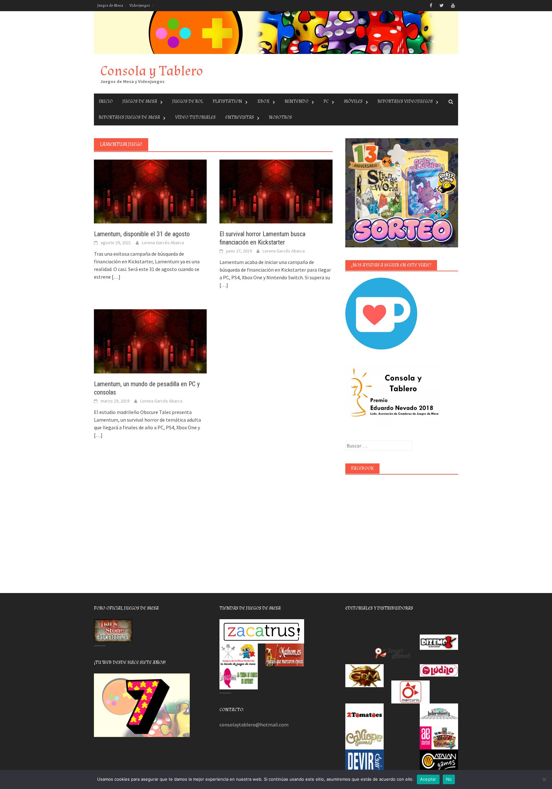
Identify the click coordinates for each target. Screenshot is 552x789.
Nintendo (297, 101)
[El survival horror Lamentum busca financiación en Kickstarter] (275, 191)
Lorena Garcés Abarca (163, 242)
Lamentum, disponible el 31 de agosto (142, 234)
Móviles (353, 101)
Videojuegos (139, 5)
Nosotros (280, 117)
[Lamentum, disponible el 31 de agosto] (150, 191)
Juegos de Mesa (110, 5)
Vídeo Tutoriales (195, 117)
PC (326, 101)
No (449, 779)
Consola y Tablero (151, 71)
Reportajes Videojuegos (405, 101)
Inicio (106, 101)
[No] (544, 779)
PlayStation (227, 101)
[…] (115, 277)
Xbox (263, 101)
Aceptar (428, 779)
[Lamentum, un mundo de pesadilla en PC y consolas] (150, 340)
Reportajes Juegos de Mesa (129, 117)
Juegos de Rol (187, 101)
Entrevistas (239, 117)
